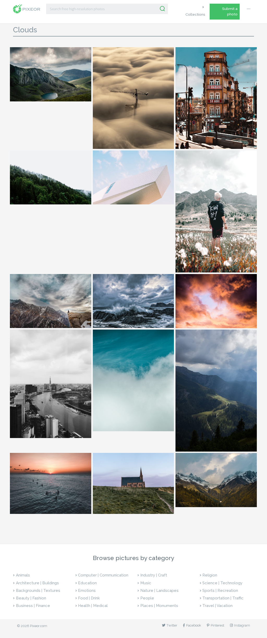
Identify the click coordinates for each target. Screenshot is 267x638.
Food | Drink (89, 598)
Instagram (242, 625)
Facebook (193, 625)
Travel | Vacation (217, 605)
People (147, 598)
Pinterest (217, 625)
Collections (195, 14)
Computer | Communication (103, 575)
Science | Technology (222, 583)
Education (87, 583)
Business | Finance (33, 605)
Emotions (87, 590)
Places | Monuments (159, 605)
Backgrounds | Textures (38, 590)
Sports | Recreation (220, 590)
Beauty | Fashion (31, 598)
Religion (209, 575)
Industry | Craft (153, 575)
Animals (23, 575)
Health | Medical (93, 605)
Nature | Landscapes (159, 590)
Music (145, 583)
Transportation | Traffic (223, 598)
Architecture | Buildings (37, 583)
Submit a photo (230, 11)
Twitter (172, 625)
